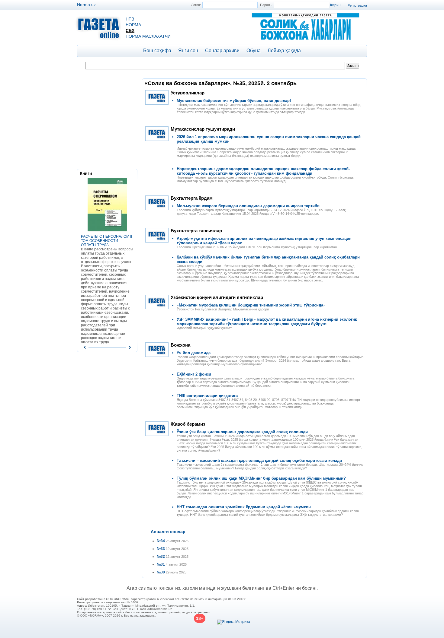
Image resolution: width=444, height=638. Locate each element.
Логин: (196, 5)
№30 (161, 572)
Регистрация (357, 5)
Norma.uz (86, 4)
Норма (133, 24)
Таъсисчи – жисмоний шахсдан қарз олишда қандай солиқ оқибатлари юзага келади (259, 460)
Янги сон (188, 50)
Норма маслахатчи (148, 36)
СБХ (130, 30)
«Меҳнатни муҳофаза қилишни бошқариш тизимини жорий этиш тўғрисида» (251, 305)
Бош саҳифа (157, 50)
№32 (161, 556)
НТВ (130, 19)
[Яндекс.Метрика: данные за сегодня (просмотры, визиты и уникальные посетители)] (233, 622)
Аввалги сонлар (168, 531)
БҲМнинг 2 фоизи (194, 374)
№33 (161, 549)
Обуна (253, 50)
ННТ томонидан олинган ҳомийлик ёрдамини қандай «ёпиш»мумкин (244, 507)
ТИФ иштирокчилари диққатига (207, 395)
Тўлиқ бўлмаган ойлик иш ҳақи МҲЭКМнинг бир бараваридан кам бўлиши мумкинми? (261, 478)
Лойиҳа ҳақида (284, 50)
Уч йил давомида (194, 353)
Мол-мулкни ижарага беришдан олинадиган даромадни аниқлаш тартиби (248, 206)
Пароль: (266, 5)
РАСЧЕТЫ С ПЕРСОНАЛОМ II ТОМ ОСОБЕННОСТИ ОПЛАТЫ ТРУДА (106, 240)
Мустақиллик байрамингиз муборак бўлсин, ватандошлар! (234, 100)
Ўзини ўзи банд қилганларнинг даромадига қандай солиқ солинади (242, 432)
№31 (161, 564)
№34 (161, 541)
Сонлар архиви (222, 50)
